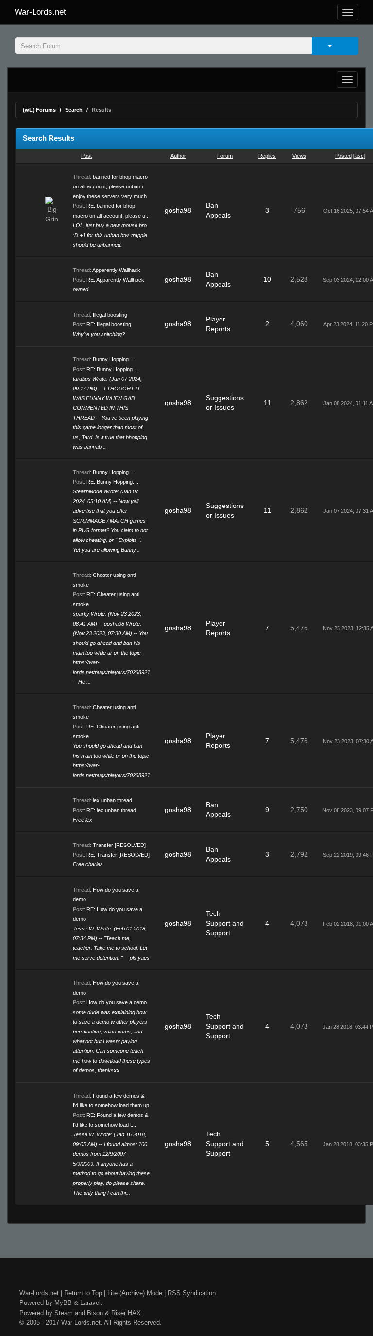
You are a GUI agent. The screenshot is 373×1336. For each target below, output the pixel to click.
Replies (267, 156)
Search (74, 110)
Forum (225, 156)
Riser (118, 1313)
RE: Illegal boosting (108, 324)
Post (86, 156)
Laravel (90, 1302)
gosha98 (178, 210)
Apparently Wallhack (116, 270)
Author (178, 156)
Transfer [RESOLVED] (119, 845)
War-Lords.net (40, 12)
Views (299, 156)
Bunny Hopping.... (114, 359)
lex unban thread (112, 800)
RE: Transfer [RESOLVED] (118, 855)
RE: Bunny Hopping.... (112, 369)
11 (267, 402)
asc (359, 156)
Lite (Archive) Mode (134, 1293)
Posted (343, 156)
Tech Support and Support (225, 923)
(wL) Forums (39, 110)
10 (267, 279)
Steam (63, 1313)
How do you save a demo (116, 1002)
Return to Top (83, 1293)
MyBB (63, 1302)
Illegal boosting (110, 315)
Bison (95, 1313)
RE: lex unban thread (111, 810)
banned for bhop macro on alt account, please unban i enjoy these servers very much (110, 186)
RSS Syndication (192, 1293)
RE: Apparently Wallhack (115, 280)
